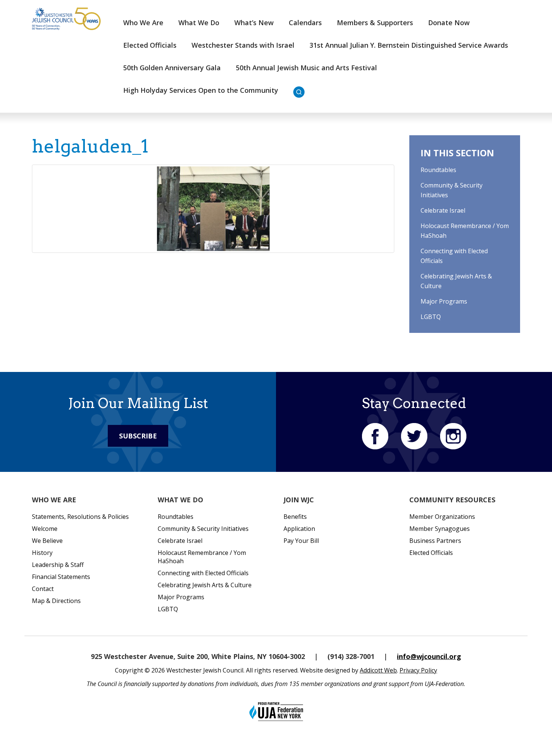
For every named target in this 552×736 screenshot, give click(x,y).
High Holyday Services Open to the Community (200, 90)
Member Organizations (442, 516)
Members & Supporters (375, 22)
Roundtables (438, 170)
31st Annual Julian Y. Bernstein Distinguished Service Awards (408, 45)
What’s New (254, 22)
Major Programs (444, 301)
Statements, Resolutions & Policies (80, 516)
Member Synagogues (439, 528)
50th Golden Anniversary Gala (172, 67)
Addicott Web (378, 670)
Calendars (305, 22)
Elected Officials (149, 45)
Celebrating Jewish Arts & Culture (205, 585)
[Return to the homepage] (66, 19)
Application (299, 528)
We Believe (47, 541)
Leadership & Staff (58, 565)
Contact (43, 589)
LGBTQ (431, 317)
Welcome (44, 528)
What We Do (198, 22)
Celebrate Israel (443, 210)
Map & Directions (56, 601)
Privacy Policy (418, 670)
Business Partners (435, 541)
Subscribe (138, 435)
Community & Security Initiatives (203, 528)
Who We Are (143, 22)
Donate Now (449, 22)
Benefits (295, 516)
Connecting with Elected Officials (203, 573)
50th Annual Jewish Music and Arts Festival (306, 67)
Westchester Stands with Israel (243, 45)
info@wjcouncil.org (429, 656)
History (42, 553)
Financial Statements (61, 577)
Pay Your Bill (301, 541)
